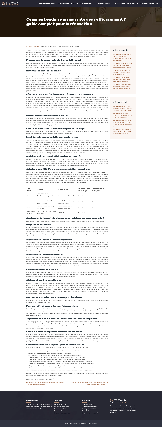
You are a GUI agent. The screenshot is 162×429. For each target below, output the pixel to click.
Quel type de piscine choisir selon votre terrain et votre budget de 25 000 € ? (121, 73)
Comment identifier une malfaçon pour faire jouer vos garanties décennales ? (122, 115)
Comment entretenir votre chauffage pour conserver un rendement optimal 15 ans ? (122, 108)
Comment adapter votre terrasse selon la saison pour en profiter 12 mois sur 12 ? (122, 80)
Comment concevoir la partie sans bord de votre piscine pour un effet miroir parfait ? (122, 66)
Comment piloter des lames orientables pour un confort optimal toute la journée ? (122, 87)
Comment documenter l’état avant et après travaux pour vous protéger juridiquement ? (88, 384)
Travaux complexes (147, 3)
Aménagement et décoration (68, 3)
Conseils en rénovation (104, 3)
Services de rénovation (47, 3)
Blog (157, 3)
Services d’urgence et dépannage (126, 3)
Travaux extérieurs (86, 3)
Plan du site (81, 428)
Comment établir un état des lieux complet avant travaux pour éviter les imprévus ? (122, 131)
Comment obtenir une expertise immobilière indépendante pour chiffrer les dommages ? (46, 384)
